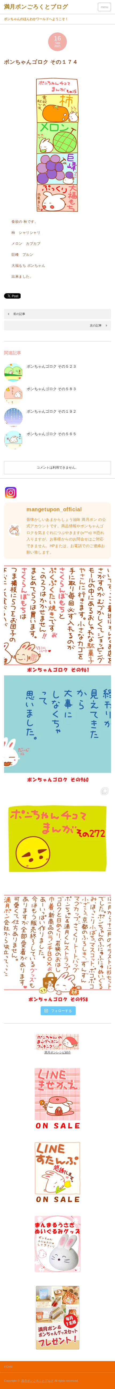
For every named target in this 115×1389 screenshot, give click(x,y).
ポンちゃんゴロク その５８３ (51, 389)
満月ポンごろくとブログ (37, 1380)
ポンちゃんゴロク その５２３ (51, 366)
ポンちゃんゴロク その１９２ (51, 411)
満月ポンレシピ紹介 (57, 1052)
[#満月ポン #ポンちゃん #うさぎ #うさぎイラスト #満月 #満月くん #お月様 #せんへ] (57, 618)
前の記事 (19, 313)
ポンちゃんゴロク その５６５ (51, 434)
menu (104, 7)
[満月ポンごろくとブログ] (36, 6)
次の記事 (96, 325)
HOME (8, 1366)
